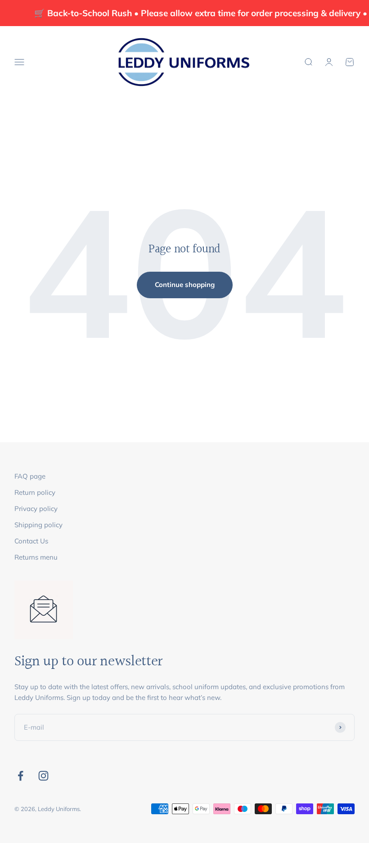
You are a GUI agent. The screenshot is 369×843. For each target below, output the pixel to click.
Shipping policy (38, 524)
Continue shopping (185, 284)
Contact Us (31, 541)
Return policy (34, 492)
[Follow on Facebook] (20, 776)
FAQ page (29, 476)
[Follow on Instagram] (43, 776)
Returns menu (36, 557)
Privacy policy (36, 508)
